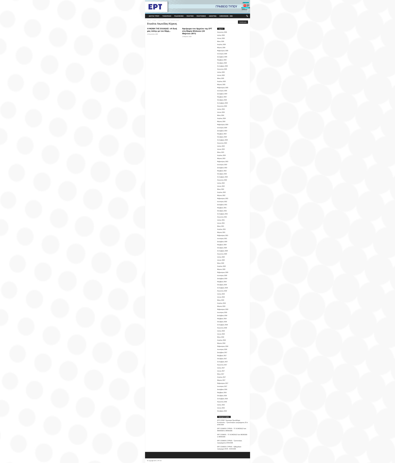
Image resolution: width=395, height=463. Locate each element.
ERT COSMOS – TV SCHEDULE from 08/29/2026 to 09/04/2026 (232, 436)
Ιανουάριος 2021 (222, 238)
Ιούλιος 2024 (221, 109)
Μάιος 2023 (220, 152)
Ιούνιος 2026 (221, 38)
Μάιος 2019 (220, 300)
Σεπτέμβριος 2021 (222, 214)
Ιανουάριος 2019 (222, 312)
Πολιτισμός (201, 16)
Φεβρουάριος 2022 (222, 198)
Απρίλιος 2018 (221, 340)
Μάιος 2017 (220, 374)
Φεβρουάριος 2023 (222, 161)
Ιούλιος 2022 (221, 183)
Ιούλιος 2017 (221, 368)
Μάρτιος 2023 (221, 158)
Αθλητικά (212, 16)
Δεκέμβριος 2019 (222, 278)
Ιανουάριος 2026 (222, 54)
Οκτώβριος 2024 (222, 100)
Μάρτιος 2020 (221, 269)
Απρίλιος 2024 (221, 118)
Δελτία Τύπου (154, 16)
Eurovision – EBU (226, 16)
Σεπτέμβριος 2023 (222, 140)
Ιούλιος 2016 (221, 405)
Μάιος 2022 (220, 189)
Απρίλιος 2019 (221, 303)
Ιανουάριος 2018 (222, 349)
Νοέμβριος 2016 (222, 392)
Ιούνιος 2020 (221, 260)
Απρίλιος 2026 (221, 44)
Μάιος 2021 (220, 226)
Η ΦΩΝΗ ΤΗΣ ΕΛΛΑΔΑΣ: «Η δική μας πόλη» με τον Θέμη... (162, 29)
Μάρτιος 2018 (221, 343)
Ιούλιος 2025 (221, 72)
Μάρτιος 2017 (221, 380)
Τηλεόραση (166, 16)
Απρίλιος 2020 (221, 266)
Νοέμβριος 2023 (222, 134)
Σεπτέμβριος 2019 (222, 288)
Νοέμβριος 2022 (222, 171)
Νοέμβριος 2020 (222, 244)
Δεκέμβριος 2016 (222, 389)
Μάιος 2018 (220, 337)
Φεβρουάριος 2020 (222, 272)
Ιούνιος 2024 (221, 112)
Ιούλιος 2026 (221, 35)
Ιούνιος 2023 (221, 149)
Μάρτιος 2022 (221, 195)
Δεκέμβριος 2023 (222, 131)
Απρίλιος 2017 (221, 377)
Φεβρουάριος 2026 (222, 50)
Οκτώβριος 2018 (222, 321)
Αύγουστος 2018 (222, 328)
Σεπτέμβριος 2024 (222, 103)
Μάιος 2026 (220, 41)
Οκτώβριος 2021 (222, 211)
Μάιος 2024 (220, 115)
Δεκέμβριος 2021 (222, 204)
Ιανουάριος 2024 (222, 127)
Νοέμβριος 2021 (222, 208)
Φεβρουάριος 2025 (222, 87)
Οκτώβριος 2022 (222, 174)
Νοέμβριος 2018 (222, 318)
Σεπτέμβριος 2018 (222, 325)
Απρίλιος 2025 (221, 81)
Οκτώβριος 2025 (222, 63)
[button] (247, 16)
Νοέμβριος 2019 (222, 281)
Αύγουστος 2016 (222, 402)
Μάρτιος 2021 (221, 232)
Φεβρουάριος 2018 (222, 346)
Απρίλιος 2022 (221, 192)
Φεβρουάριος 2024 (222, 124)
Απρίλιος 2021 (221, 229)
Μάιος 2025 (220, 78)
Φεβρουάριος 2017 (222, 383)
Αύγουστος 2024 (222, 106)
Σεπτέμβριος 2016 (222, 398)
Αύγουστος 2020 (222, 254)
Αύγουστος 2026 (222, 32)
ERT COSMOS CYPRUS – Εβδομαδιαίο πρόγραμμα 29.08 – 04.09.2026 (229, 448)
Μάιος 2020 (220, 263)
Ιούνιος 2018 (221, 334)
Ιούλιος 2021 (221, 220)
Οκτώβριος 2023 (222, 137)
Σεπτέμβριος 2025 (222, 66)
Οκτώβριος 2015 (222, 411)
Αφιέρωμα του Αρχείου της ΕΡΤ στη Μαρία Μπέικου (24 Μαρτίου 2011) (197, 31)
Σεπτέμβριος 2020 (222, 251)
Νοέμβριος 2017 (222, 355)
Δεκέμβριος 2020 (222, 241)
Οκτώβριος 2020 (222, 248)
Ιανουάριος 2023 (222, 164)
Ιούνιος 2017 (221, 371)
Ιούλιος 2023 (221, 146)
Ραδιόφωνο (179, 16)
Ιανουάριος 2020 (222, 275)
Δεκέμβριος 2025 (222, 57)
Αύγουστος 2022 (222, 180)
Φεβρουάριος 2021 (222, 235)
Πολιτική (190, 16)
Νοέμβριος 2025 (222, 60)
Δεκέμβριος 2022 (222, 167)
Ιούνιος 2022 (221, 186)
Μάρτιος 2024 (221, 121)
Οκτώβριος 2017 (222, 358)
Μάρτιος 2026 (221, 47)
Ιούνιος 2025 (221, 75)
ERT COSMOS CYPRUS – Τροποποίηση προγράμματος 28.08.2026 (229, 442)
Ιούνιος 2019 (221, 297)
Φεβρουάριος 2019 (222, 309)
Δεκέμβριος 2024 (222, 94)
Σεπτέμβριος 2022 (222, 177)
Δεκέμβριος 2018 (222, 315)
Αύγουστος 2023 (222, 143)
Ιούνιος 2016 (221, 408)
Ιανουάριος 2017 (222, 386)
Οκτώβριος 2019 (222, 284)
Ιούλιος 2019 (221, 294)
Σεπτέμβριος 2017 (222, 361)
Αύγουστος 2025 (222, 69)
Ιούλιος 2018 (221, 331)
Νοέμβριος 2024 (222, 97)
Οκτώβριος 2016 (222, 395)
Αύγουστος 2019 (222, 291)
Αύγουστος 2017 (222, 365)
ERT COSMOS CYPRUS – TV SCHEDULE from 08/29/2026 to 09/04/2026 (231, 429)
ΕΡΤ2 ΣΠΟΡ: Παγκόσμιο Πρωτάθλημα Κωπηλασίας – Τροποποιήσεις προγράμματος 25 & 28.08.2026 (232, 422)
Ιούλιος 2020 (221, 257)
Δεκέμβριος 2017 (222, 352)
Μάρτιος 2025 (221, 84)
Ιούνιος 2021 (221, 223)
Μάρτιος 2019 (221, 306)
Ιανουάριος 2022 (222, 201)
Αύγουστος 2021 (222, 217)
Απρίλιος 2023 (221, 155)
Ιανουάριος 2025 (222, 90)
